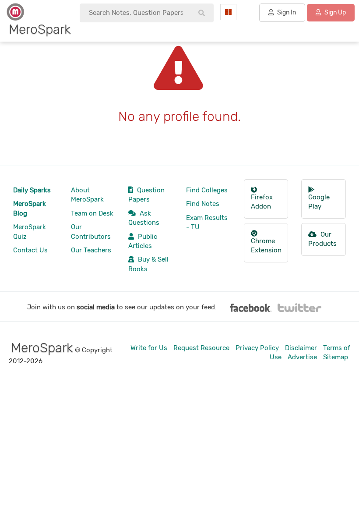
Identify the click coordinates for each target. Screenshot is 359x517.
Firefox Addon (262, 201)
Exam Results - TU (207, 222)
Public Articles (142, 241)
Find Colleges (207, 190)
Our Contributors (91, 231)
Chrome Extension (266, 245)
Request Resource (201, 348)
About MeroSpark (87, 194)
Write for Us (148, 348)
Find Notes (202, 204)
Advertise (302, 357)
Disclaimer (301, 348)
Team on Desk (92, 213)
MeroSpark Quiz (29, 231)
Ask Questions (143, 218)
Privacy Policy (257, 348)
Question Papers (146, 194)
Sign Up (334, 12)
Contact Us (30, 250)
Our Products (322, 239)
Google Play (319, 201)
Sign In (286, 12)
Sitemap (335, 357)
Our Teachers (91, 250)
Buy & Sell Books (148, 264)
